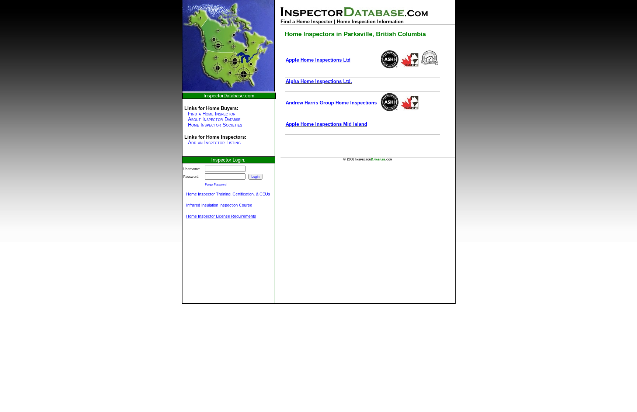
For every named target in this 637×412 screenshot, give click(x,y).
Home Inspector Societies (215, 125)
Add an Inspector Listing (214, 142)
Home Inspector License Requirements (221, 216)
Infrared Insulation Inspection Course (219, 205)
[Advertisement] (219, 265)
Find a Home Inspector (212, 114)
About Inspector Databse (214, 119)
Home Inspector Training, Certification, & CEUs (228, 194)
